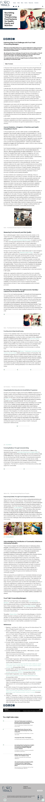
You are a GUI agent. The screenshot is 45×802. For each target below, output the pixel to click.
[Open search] (42, 6)
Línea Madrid (8, 444)
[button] (40, 63)
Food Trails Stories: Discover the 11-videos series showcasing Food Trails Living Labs (23, 730)
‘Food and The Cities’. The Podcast (23, 737)
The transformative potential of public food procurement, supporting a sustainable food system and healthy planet (24, 763)
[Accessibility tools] (5, 800)
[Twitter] (16, 6)
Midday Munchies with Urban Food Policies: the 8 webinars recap (23, 755)
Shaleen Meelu (13, 614)
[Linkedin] (18, 6)
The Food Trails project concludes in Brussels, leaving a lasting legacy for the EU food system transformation (24, 722)
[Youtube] (14, 6)
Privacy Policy (40, 790)
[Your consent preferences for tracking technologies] (43, 800)
